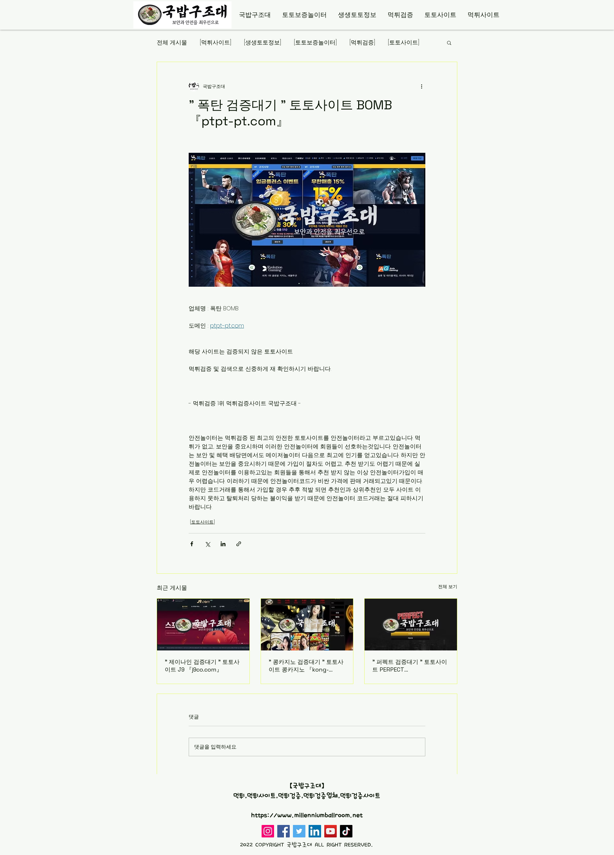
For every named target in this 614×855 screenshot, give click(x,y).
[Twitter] (299, 831)
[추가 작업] (421, 86)
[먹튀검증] (362, 42)
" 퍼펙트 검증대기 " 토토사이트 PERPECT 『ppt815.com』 (409, 665)
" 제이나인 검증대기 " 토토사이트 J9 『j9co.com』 (202, 665)
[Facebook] (283, 831)
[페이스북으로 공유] (192, 544)
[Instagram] (268, 831)
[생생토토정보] (262, 42)
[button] (449, 42)
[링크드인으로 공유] (223, 544)
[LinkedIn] (315, 831)
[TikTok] (346, 831)
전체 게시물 (172, 42)
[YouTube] (330, 831)
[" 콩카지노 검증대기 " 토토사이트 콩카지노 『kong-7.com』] (307, 624)
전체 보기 (447, 586)
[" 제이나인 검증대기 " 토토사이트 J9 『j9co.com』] (203, 624)
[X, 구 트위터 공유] (207, 544)
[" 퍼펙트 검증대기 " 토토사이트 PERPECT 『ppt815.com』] (411, 624)
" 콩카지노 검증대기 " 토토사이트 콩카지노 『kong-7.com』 (306, 665)
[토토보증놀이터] (315, 42)
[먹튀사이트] (215, 42)
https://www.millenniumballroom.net (307, 815)
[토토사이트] (403, 42)
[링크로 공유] (239, 544)
